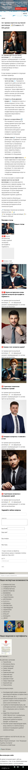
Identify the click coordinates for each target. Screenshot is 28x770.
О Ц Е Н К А (6, 601)
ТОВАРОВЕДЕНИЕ (8, 607)
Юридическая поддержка (7, 573)
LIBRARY (3, 18)
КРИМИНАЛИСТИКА (9, 584)
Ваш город (4, 545)
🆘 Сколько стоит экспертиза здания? (7, 262)
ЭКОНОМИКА (7, 603)
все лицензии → (4, 656)
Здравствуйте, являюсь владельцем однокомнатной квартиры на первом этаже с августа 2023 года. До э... (15, 694)
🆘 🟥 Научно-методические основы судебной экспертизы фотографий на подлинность (7, 241)
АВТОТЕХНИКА (7, 599)
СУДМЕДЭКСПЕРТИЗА (9, 587)
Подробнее (17, 765)
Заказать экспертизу (21, 8)
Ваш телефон (5, 538)
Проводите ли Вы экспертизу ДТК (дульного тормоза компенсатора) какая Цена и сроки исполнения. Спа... (14, 701)
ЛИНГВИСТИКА (7, 605)
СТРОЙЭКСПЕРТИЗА (9, 589)
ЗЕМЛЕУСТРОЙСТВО (9, 591)
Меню (25, 13)
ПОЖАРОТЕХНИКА (8, 597)
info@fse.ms (21, 6)
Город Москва (7, 662)
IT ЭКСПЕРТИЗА (7, 595)
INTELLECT (6, 614)
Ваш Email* (4, 528)
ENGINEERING (7, 593)
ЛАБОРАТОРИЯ (7, 610)
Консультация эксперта (6, 688)
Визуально (3, 518)
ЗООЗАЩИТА (6, 616)
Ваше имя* (4, 532)
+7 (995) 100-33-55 (21, 4)
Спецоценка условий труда (7, 745)
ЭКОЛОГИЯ (6, 612)
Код (5, 518)
